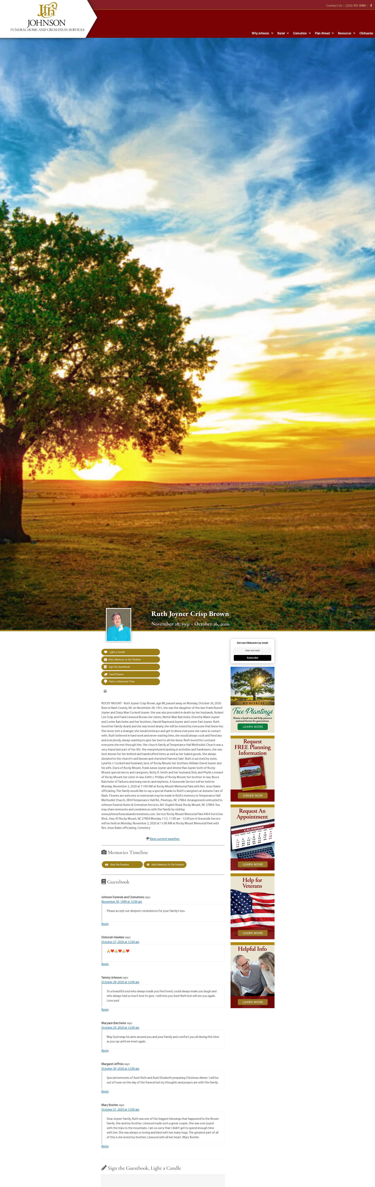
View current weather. (165, 839)
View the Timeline (119, 864)
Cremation (300, 33)
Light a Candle (117, 651)
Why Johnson (260, 33)
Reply (105, 924)
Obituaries (366, 33)
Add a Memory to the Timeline (124, 659)
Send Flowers (116, 674)
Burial (281, 33)
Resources (344, 33)
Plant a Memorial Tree (121, 681)
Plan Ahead (322, 33)
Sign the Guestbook (119, 666)
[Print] (105, 691)
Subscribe (252, 658)
